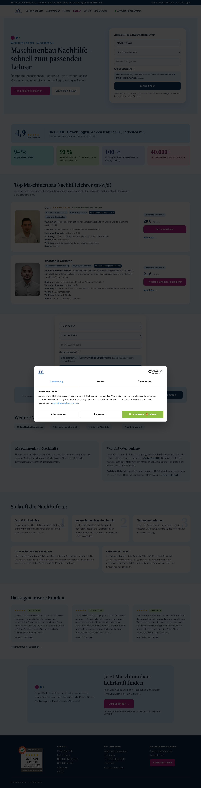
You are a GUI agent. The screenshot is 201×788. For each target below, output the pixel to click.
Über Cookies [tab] (144, 381)
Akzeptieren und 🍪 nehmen (143, 414)
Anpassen (99, 414)
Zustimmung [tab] (56, 381)
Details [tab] (100, 381)
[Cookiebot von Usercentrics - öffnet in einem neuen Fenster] (150, 372)
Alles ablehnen (58, 414)
